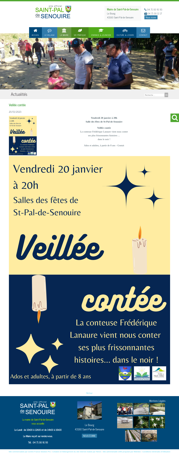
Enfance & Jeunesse (101, 35)
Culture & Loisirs (125, 35)
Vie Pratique (80, 35)
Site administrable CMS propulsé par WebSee (122, 452)
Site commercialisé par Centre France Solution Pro (30, 452)
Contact (143, 35)
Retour (89, 393)
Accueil (35, 35)
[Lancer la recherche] (166, 95)
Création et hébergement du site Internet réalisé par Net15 (76, 452)
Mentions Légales (157, 401)
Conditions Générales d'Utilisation (156, 452)
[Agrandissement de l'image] (125, 414)
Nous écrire (151, 17)
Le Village (50, 35)
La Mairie (64, 35)
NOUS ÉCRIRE (89, 436)
